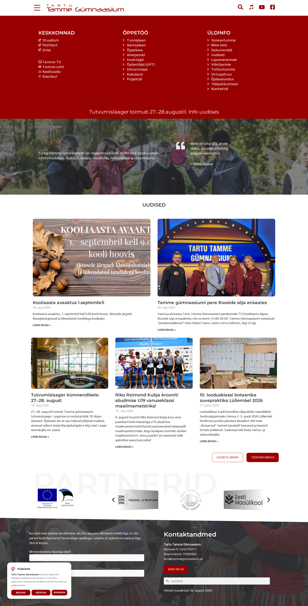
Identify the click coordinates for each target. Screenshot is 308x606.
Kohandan (59, 592)
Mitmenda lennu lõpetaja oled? (50, 552)
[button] (113, 500)
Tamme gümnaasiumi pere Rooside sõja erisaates (212, 302)
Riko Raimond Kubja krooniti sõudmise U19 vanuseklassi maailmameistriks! (146, 400)
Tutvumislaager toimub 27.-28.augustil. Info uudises (154, 112)
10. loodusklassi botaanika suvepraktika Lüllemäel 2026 (231, 397)
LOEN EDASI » (42, 325)
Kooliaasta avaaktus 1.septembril (68, 302)
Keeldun (20, 592)
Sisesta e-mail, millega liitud (48, 567)
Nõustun (41, 592)
